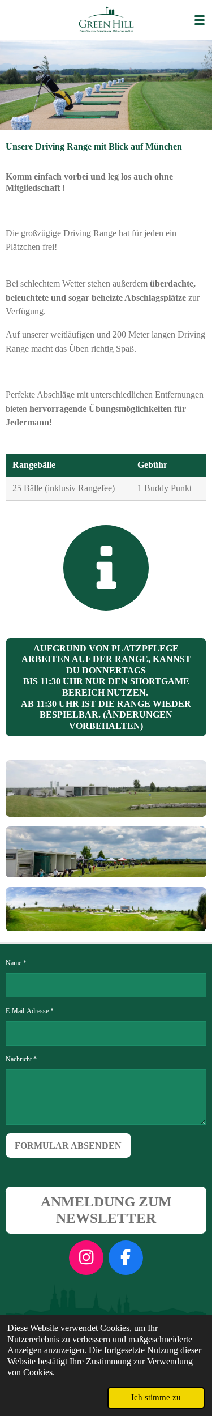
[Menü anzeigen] (199, 20)
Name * (16, 963)
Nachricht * (21, 1059)
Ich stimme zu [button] (156, 1397)
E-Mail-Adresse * (30, 1011)
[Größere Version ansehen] (106, 788)
